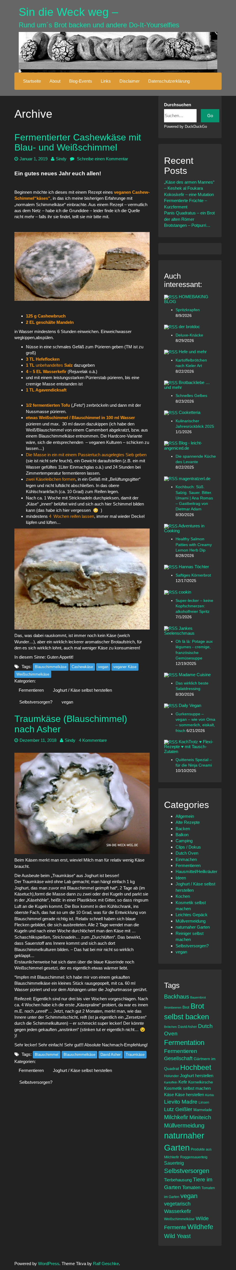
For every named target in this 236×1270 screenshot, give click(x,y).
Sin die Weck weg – (68, 12)
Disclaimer (129, 81)
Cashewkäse (82, 667)
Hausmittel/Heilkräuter (196, 871)
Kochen (183, 896)
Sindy (61, 158)
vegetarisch (177, 1204)
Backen (183, 828)
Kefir (182, 1081)
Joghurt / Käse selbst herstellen (82, 690)
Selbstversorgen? (35, 701)
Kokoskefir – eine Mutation (189, 194)
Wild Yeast (177, 1236)
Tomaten (191, 1187)
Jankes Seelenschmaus (179, 631)
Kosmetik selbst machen (187, 1088)
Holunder (171, 1076)
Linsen (204, 1102)
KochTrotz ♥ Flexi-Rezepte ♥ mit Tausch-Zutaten (188, 746)
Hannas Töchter (194, 566)
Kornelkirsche (200, 1082)
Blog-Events (80, 81)
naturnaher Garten (193, 927)
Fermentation (184, 1042)
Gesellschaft (178, 1058)
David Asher (110, 1054)
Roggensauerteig (194, 1157)
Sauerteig (174, 1163)
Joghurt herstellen (196, 1075)
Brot (185, 1007)
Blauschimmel (46, 1054)
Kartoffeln (170, 1082)
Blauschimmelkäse (50, 667)
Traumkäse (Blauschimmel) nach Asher (70, 724)
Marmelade (202, 1110)
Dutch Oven (187, 853)
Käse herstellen (189, 1094)
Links (106, 81)
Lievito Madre (180, 1102)
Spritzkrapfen (188, 310)
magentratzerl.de (194, 478)
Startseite (32, 81)
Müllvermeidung (190, 921)
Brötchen (170, 1026)
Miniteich (200, 1117)
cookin (185, 592)
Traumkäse (135, 1054)
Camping (184, 840)
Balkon (182, 834)
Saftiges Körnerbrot (193, 575)
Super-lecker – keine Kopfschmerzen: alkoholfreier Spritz (194, 606)
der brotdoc (189, 326)
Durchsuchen (177, 104)
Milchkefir (176, 1117)
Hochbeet (195, 1067)
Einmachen (186, 859)
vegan (103, 667)
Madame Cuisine (195, 674)
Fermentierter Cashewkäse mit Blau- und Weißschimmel (77, 142)
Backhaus (176, 996)
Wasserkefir (177, 1211)
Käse (169, 1094)
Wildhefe (200, 1227)
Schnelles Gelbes (191, 395)
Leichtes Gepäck (192, 914)
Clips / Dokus (188, 847)
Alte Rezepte (188, 822)
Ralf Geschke (106, 1263)
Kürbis (209, 1095)
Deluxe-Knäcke (189, 335)
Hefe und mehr (193, 351)
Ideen (181, 877)
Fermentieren (31, 690)
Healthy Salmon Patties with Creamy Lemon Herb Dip (194, 544)
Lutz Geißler (178, 1109)
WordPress (48, 1263)
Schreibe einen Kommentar (102, 158)
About (55, 81)
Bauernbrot (198, 997)
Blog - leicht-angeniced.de (183, 445)
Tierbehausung (178, 1179)
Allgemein (185, 816)
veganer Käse (124, 667)
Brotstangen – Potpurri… (187, 225)
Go (210, 115)
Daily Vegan (190, 705)
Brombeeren (172, 1007)
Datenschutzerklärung (169, 81)
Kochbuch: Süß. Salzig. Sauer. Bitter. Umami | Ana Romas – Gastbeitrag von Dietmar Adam (194, 498)
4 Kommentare (93, 740)
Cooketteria (189, 412)
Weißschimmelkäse (32, 674)
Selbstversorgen (186, 1170)
